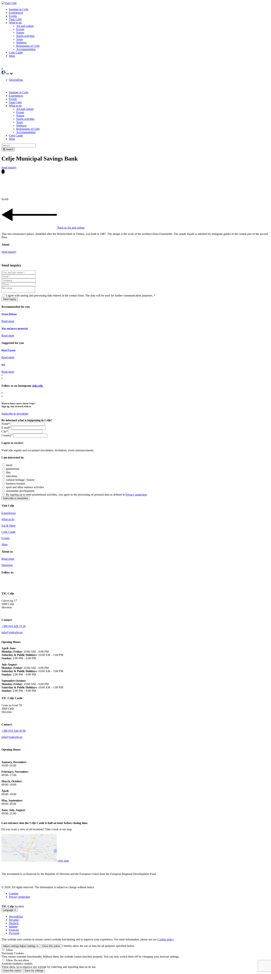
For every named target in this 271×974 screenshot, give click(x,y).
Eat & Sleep (8, 525)
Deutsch (13, 923)
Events (5, 538)
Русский (14, 933)
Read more (7, 321)
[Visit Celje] (9, 3)
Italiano (13, 926)
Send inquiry (8, 167)
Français (14, 929)
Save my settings (34, 970)
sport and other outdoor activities (25, 487)
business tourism (15, 483)
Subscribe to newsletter (14, 413)
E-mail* (6, 427)
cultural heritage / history (20, 479)
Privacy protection (136, 494)
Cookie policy (165, 939)
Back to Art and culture (71, 227)
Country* (7, 435)
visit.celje (37, 385)
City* (4, 431)
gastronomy (13, 468)
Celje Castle (8, 531)
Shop (4, 544)
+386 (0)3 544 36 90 (13, 730)
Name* (5, 423)
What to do (7, 519)
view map (63, 860)
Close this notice (51, 946)
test (3, 364)
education (11, 476)
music (9, 465)
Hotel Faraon (8, 350)
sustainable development (20, 490)
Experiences (8, 513)
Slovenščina (16, 79)
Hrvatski (14, 919)
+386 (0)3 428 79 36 (13, 626)
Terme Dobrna (9, 314)
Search (9, 149)
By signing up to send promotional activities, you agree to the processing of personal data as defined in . (76, 494)
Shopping (7, 565)
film (8, 472)
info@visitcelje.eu (11, 632)
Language (8, 910)
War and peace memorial (14, 328)
